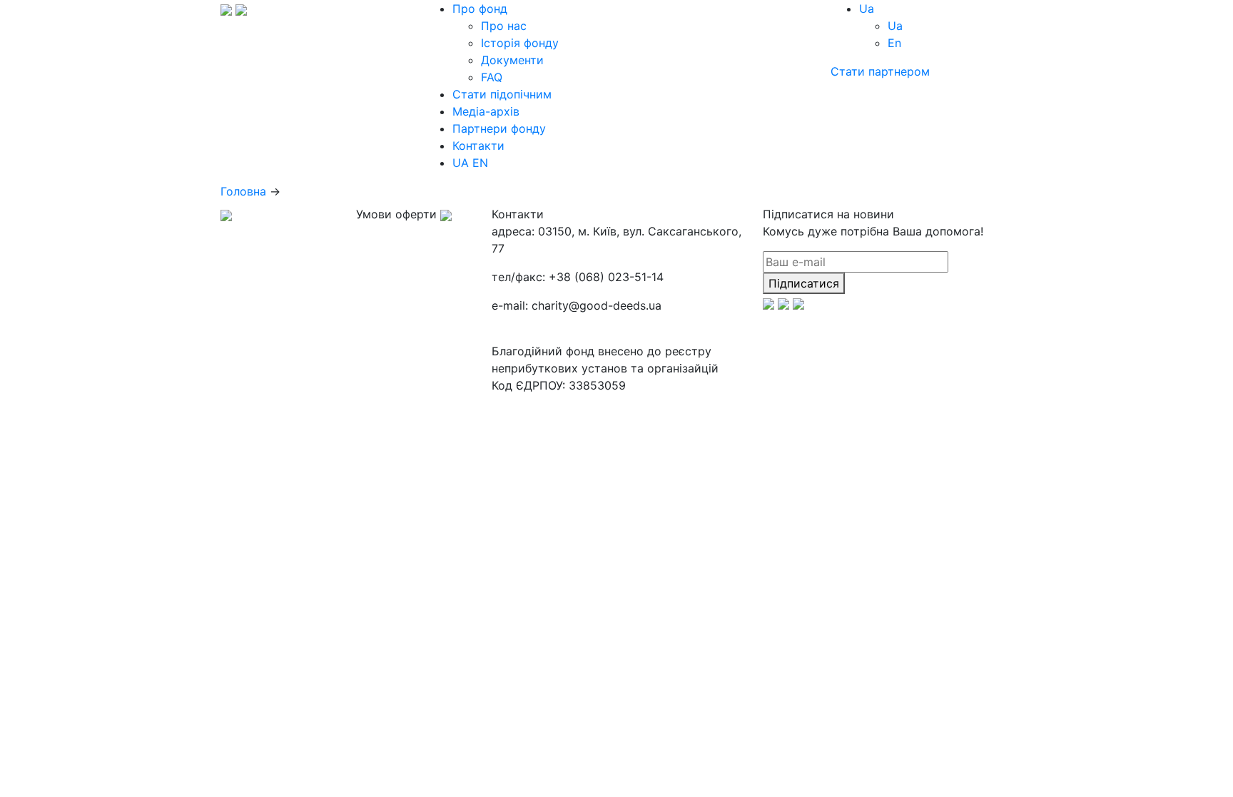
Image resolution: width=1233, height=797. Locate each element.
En (894, 43)
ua (866, 8)
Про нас (504, 26)
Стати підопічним (502, 94)
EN (480, 163)
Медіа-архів (485, 111)
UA (460, 163)
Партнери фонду (499, 128)
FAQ (491, 77)
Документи (512, 60)
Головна (243, 191)
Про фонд (479, 8)
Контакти (478, 145)
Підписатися (803, 283)
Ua (895, 26)
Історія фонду (520, 43)
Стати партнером (880, 71)
